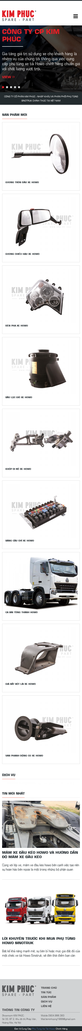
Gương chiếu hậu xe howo (22, 253)
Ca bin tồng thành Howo (21, 612)
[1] (3, 87)
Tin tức (46, 992)
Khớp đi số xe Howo (18, 468)
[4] (15, 87)
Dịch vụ (46, 1001)
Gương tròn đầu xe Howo (22, 182)
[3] (11, 87)
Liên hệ (46, 1006)
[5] (19, 87)
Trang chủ (49, 987)
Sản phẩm (48, 997)
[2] (7, 87)
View (7, 77)
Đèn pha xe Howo (16, 325)
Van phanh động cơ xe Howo (24, 755)
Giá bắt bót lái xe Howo (20, 683)
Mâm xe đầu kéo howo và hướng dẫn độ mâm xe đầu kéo (40, 854)
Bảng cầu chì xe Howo (19, 540)
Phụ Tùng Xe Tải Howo (43, 1028)
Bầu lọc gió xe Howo (18, 397)
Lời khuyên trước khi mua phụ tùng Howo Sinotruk (38, 940)
